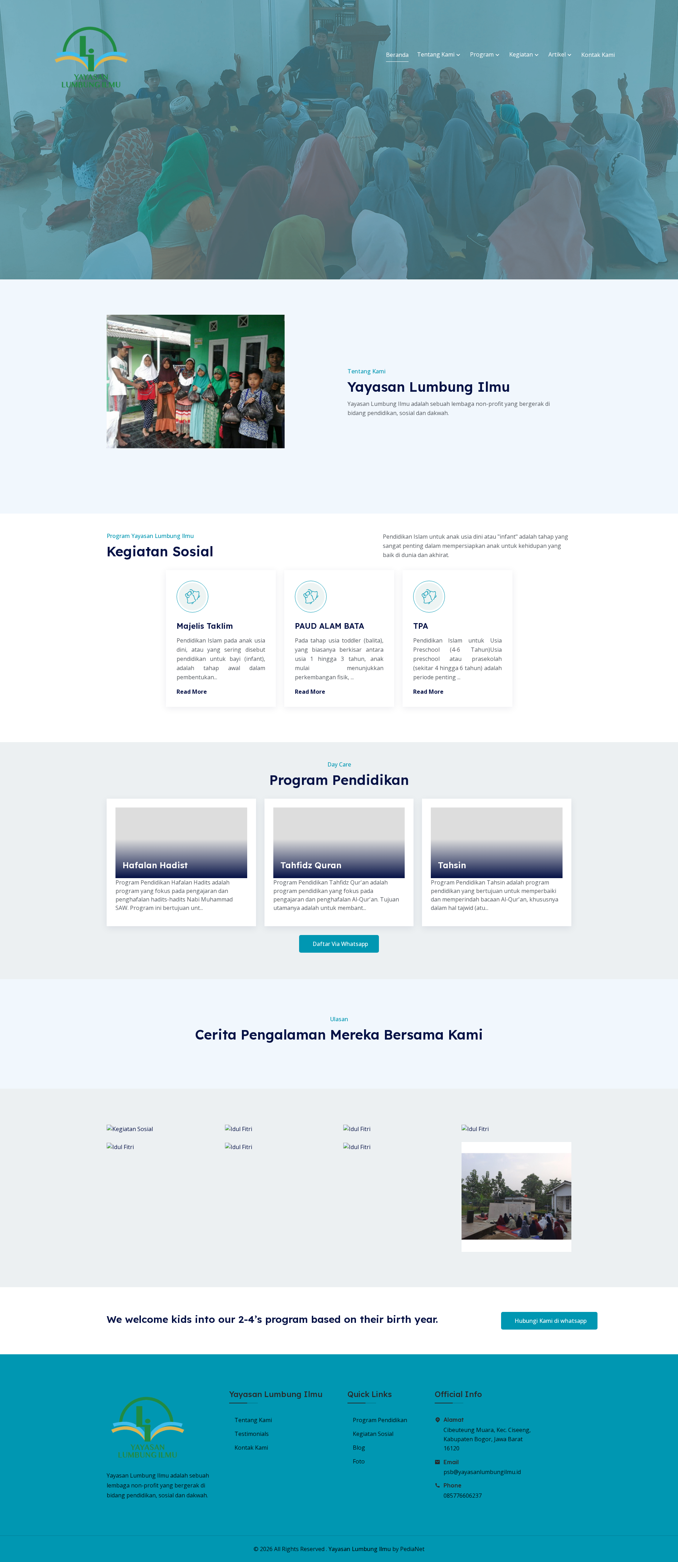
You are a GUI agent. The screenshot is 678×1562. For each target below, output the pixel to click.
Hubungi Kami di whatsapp (551, 1321)
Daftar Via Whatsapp (340, 944)
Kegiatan (521, 54)
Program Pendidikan (380, 1420)
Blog (359, 1447)
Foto (359, 1461)
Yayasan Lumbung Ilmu (359, 1549)
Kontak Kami (598, 55)
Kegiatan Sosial (373, 1434)
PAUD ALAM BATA (329, 626)
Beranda (397, 55)
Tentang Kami (436, 54)
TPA (420, 626)
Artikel (557, 54)
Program (482, 54)
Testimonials (251, 1434)
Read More (192, 692)
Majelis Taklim (205, 626)
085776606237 (463, 1495)
